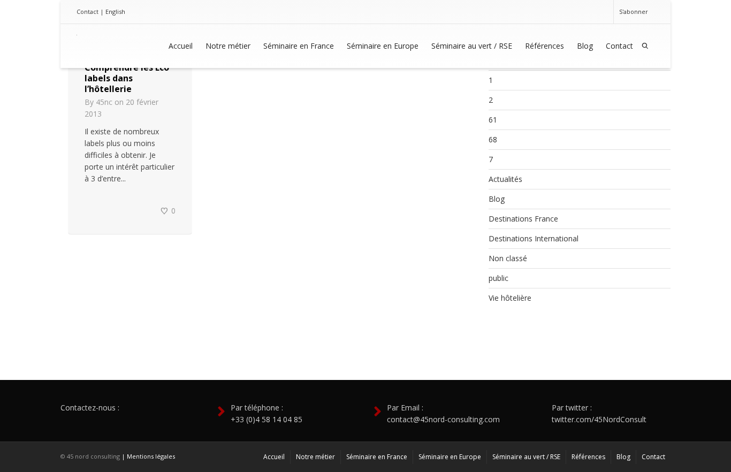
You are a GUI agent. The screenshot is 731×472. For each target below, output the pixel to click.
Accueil (181, 46)
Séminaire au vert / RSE (471, 46)
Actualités (505, 179)
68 (493, 139)
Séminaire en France (298, 46)
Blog (585, 46)
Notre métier (227, 46)
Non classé (508, 258)
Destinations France (523, 219)
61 (493, 120)
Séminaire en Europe (382, 46)
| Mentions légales (148, 456)
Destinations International (533, 238)
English (115, 11)
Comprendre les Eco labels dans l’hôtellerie (127, 78)
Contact (87, 11)
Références (544, 46)
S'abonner (633, 11)
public (498, 278)
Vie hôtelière (510, 298)
